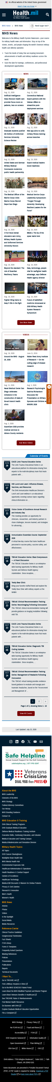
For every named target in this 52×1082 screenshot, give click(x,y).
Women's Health (8, 897)
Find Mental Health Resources (13, 1002)
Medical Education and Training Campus (17, 839)
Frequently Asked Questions (12, 950)
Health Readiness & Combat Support (15, 872)
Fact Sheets (6, 939)
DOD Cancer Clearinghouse (12, 854)
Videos (4, 913)
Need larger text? (42, 26)
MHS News (7, 902)
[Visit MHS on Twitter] (29, 742)
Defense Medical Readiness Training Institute (18, 831)
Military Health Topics (12, 847)
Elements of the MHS (10, 798)
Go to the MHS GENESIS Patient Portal (16, 987)
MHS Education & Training (14, 820)
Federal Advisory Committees (13, 805)
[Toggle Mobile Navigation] (4, 15)
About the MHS (9, 790)
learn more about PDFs (29, 1074)
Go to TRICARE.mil (9, 980)
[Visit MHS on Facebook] (22, 742)
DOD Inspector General (14, 1038)
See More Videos (26, 443)
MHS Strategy (7, 801)
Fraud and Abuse (33, 1027)
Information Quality (37, 1038)
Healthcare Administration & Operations (16, 868)
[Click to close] (49, 387)
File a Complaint (8, 1013)
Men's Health (7, 894)
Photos (4, 909)
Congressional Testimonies (12, 936)
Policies (5, 957)
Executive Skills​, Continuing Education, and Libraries (21, 835)
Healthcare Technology (10, 879)
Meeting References (9, 954)
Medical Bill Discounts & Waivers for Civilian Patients (21, 883)
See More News (26, 322)
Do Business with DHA (10, 1005)
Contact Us (6, 816)
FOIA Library (6, 943)
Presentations (7, 961)
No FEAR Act (15, 1027)
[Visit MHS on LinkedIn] (16, 742)
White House (26, 1048)
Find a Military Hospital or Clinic (13, 984)
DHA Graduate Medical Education (14, 828)
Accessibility (19, 1032)
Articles (5, 906)
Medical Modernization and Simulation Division (19, 842)
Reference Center (10, 928)
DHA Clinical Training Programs (13, 824)
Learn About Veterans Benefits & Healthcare (18, 995)
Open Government (16, 1043)
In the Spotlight (7, 917)
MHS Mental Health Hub (11, 861)
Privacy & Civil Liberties (11, 887)
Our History (6, 808)
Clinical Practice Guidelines (12, 932)
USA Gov (11, 1048)
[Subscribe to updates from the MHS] (41, 742)
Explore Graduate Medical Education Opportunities (20, 1009)
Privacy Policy (32, 1022)
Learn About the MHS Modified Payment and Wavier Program (24, 991)
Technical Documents (10, 972)
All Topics (5, 850)
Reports (5, 968)
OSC (39, 1048)
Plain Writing (34, 1043)
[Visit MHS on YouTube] (35, 742)
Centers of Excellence (10, 876)
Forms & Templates (9, 946)
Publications (6, 965)
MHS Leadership (8, 794)
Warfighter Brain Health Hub (12, 858)
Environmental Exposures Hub (13, 865)
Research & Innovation (10, 890)
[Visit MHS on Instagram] (10, 742)
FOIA (33, 1032)
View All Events (26, 713)
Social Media (6, 920)
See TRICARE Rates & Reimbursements (17, 998)
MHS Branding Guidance (11, 812)
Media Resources (8, 924)
